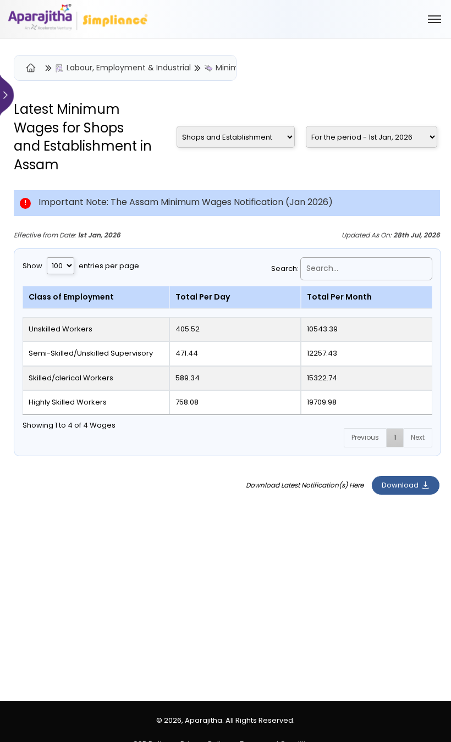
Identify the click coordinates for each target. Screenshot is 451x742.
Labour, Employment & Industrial (129, 68)
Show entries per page (81, 266)
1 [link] (395, 437)
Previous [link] (365, 437)
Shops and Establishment (75, 137)
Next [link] (418, 437)
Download (400, 485)
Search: (285, 268)
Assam (36, 165)
